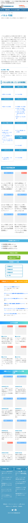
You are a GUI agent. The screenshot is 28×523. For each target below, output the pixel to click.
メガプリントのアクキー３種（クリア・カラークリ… (6, 473)
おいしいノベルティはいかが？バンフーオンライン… (6, 491)
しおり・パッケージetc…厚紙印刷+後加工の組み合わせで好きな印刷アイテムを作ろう (20, 390)
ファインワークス (20, 122)
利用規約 (20, 506)
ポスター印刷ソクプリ (7, 122)
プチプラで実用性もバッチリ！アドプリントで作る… (6, 497)
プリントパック (7, 86)
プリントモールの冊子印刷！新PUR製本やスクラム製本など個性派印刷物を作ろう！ (7, 412)
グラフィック (7, 150)
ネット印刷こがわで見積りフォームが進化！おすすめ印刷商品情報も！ (7, 227)
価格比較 (7, 9)
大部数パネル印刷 (21, 106)
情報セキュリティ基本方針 (11, 506)
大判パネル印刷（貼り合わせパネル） (20, 113)
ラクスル (21, 150)
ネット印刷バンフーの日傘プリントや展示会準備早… (21, 473)
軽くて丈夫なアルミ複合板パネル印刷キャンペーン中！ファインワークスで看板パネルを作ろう (21, 228)
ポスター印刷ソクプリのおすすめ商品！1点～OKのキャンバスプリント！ (7, 207)
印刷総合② (10, 269)
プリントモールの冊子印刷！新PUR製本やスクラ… (21, 483)
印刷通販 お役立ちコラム (9, 248)
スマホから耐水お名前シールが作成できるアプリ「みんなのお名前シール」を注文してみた (7, 361)
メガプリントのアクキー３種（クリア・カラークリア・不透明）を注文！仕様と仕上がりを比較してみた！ (7, 457)
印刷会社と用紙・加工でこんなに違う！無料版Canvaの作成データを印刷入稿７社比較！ (7, 340)
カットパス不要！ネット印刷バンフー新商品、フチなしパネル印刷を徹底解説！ (7, 186)
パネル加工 (6, 130)
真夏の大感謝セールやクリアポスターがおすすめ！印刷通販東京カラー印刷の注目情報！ (20, 456)
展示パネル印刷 (7, 94)
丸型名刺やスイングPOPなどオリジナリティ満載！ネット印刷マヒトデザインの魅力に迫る (20, 413)
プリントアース (21, 99)
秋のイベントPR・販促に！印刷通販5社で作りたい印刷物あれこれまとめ (21, 207)
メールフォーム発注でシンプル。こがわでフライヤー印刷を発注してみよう (20, 340)
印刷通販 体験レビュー (9, 244)
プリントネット (7, 99)
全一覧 (8, 275)
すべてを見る (24, 287)
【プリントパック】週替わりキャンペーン (12, 288)
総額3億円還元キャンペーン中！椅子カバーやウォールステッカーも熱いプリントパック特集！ (7, 435)
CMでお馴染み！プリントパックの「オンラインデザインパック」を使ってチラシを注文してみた (21, 187)
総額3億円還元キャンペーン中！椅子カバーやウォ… (21, 495)
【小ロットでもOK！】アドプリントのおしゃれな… (6, 479)
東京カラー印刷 (21, 86)
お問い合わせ (22, 504)
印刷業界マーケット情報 (9, 246)
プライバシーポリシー (13, 504)
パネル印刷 (19, 94)
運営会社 (5, 504)
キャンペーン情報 (14, 257)
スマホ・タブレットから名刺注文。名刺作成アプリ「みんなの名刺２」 (20, 360)
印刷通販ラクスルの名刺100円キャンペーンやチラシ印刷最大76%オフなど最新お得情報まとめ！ (20, 435)
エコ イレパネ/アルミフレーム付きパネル (8, 140)
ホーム (2, 9)
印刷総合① (10, 266)
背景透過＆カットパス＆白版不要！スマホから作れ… (6, 485)
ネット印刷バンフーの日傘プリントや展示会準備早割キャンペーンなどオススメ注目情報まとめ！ (7, 390)
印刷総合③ (10, 272)
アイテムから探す (15, 9)
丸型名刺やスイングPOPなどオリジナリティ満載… (21, 489)
